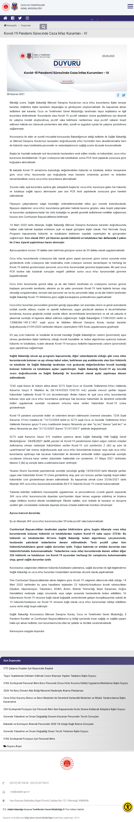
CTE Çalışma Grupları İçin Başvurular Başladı (28, 668)
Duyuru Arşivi (14, 746)
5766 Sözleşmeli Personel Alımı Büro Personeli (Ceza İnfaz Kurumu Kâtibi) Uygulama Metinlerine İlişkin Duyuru (65, 683)
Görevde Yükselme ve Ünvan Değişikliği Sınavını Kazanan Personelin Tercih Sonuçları (51, 716)
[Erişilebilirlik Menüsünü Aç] (128, 807)
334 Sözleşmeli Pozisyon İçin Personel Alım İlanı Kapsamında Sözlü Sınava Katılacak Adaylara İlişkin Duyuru (64, 709)
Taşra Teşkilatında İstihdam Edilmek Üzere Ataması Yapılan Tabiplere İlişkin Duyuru (49, 675)
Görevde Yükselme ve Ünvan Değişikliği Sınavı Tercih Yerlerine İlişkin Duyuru (45, 731)
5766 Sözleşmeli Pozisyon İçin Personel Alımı (29, 738)
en (92, 19)
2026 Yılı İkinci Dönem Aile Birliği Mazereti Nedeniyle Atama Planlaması (43, 690)
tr (102, 19)
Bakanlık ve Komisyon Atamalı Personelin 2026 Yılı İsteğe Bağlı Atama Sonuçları (48, 724)
